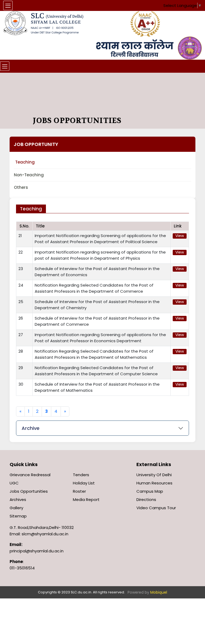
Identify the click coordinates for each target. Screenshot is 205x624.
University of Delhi (154, 475)
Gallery (16, 508)
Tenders (81, 475)
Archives (18, 499)
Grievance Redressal (30, 475)
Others (21, 187)
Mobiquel (158, 592)
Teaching (25, 162)
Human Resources (154, 483)
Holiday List (84, 483)
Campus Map (149, 491)
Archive (31, 428)
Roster (79, 491)
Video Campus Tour (156, 508)
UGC (14, 483)
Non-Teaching (29, 175)
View (179, 235)
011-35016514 (22, 568)
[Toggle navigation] (4, 66)
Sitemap (18, 516)
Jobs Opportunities (29, 491)
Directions (146, 499)
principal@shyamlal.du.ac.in (37, 551)
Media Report (86, 499)
